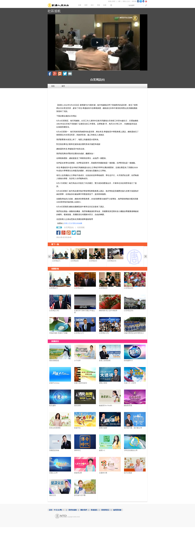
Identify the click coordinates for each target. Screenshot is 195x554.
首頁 (53, 86)
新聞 (85, 5)
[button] (97, 42)
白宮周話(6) (69, 227)
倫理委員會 (117, 510)
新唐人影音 (111, 1)
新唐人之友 (126, 1)
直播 (79, 5)
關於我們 (84, 510)
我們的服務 (73, 510)
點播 (104, 5)
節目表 (134, 1)
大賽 (119, 1)
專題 (98, 5)
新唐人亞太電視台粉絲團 (73, 223)
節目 (92, 5)
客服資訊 (94, 510)
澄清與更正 (105, 510)
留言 (63, 86)
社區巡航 (54, 11)
